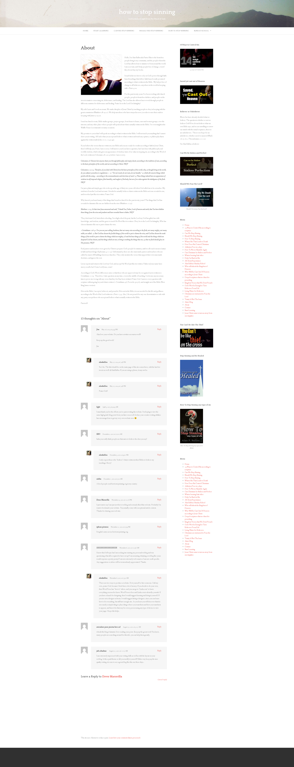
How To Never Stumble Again (196, 250)
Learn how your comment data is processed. (125, 738)
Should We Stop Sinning (151, 31)
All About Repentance (193, 261)
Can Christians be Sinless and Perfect (198, 252)
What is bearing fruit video (194, 255)
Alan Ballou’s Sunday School (195, 263)
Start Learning (101, 31)
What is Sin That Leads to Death (196, 241)
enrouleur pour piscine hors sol (108, 627)
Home (85, 31)
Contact (187, 307)
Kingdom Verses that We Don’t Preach (198, 283)
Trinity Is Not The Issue (193, 299)
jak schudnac (101, 651)
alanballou (103, 362)
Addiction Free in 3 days (193, 247)
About (187, 305)
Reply (159, 329)
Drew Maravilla (112, 676)
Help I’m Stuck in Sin (192, 258)
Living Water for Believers (194, 291)
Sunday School (201, 31)
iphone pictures (102, 527)
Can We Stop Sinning (124, 31)
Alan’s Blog (189, 302)
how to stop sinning (147, 12)
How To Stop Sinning (178, 31)
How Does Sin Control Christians (197, 244)
